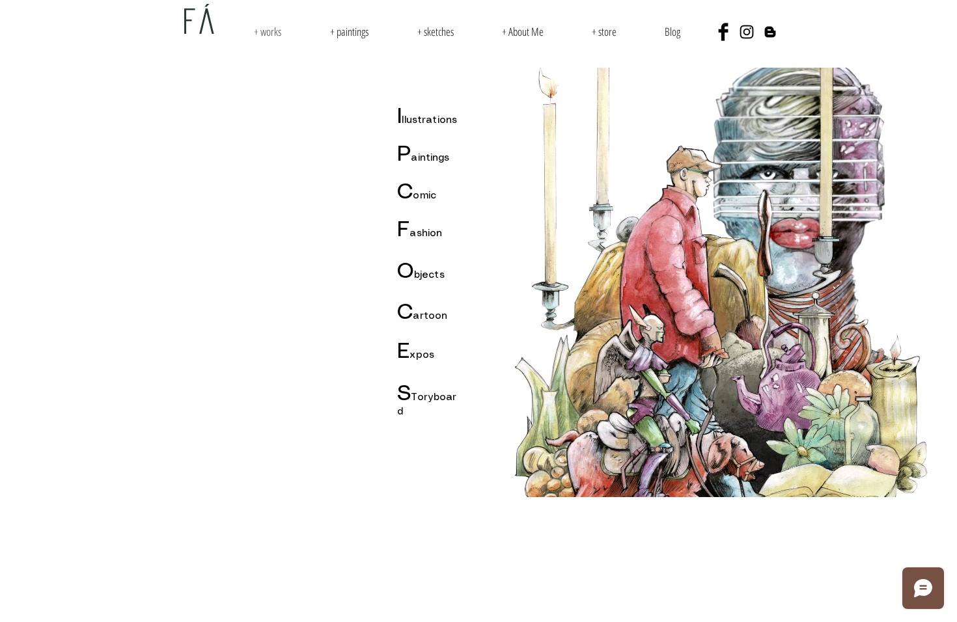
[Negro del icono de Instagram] (747, 32)
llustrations (429, 120)
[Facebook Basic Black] (723, 32)
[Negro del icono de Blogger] (770, 32)
